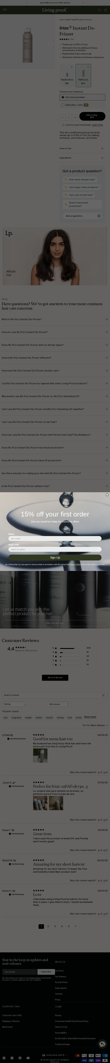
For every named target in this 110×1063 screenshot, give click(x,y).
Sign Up (55, 557)
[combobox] (54, 549)
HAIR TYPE (13, 545)
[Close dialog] (107, 494)
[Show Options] (98, 549)
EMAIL (11, 534)
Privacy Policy (75, 565)
